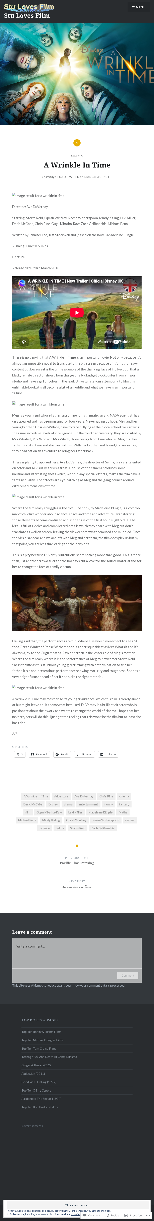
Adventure (61, 796)
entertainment (88, 804)
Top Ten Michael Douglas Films (42, 1040)
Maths (123, 812)
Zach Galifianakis (102, 828)
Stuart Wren (67, 177)
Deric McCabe (32, 804)
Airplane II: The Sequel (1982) (41, 1098)
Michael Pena (27, 820)
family (108, 804)
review (130, 820)
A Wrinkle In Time (36, 796)
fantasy (124, 804)
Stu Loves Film (27, 15)
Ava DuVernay (83, 796)
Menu (141, 7)
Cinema (77, 155)
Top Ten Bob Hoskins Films (39, 1107)
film (27, 812)
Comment (128, 975)
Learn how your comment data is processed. (95, 985)
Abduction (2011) (33, 1073)
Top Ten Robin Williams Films (41, 1031)
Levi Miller (75, 812)
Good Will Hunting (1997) (38, 1082)
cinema (124, 796)
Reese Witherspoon (105, 820)
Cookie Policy (78, 1214)
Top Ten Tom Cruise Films (38, 1048)
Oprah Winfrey (76, 820)
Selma (60, 828)
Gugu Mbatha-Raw (49, 812)
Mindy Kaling (51, 820)
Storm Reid (77, 828)
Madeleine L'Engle (100, 812)
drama (68, 804)
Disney (53, 804)
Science (45, 828)
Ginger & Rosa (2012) (36, 1065)
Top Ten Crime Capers (36, 1090)
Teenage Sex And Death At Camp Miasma (49, 1057)
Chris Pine (106, 796)
